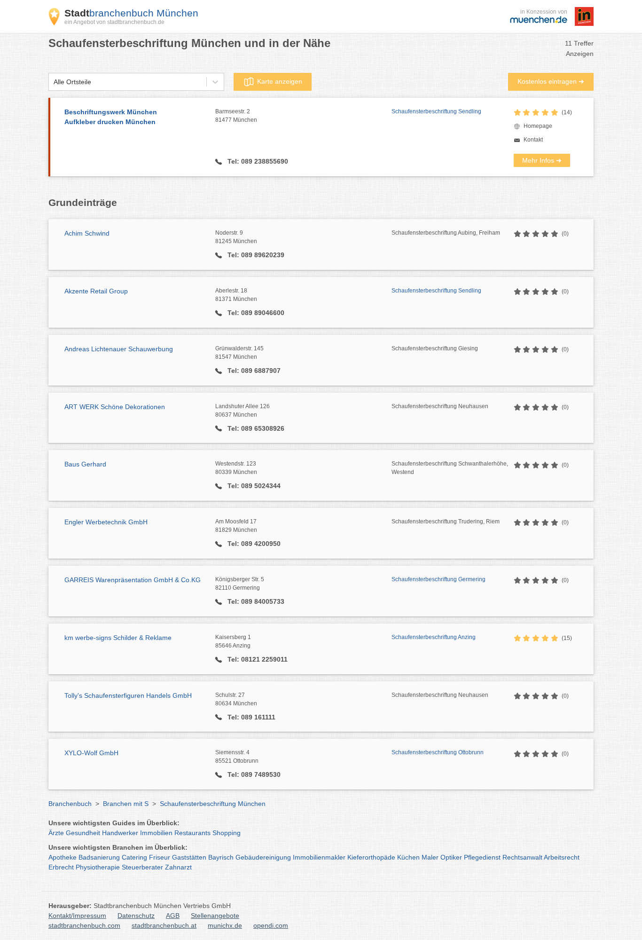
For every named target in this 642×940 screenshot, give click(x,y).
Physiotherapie (98, 867)
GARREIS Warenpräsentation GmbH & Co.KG (132, 580)
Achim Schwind (87, 233)
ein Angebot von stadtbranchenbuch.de (114, 22)
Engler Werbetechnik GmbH (106, 522)
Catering (134, 857)
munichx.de (225, 925)
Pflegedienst (482, 857)
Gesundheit (83, 833)
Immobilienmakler (319, 857)
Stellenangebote (215, 915)
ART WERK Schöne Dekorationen (114, 407)
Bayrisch (221, 857)
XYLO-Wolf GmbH (91, 753)
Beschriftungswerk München (110, 117)
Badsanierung (99, 857)
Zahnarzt (178, 867)
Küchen (408, 857)
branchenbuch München (131, 13)
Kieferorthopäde (371, 857)
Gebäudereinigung (263, 857)
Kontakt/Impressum (77, 915)
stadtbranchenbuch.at (164, 925)
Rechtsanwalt (522, 857)
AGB (173, 915)
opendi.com (270, 925)
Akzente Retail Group (96, 291)
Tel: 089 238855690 (257, 161)
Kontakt (533, 139)
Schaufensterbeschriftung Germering (438, 579)
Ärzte (56, 833)
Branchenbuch (70, 803)
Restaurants (192, 833)
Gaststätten (189, 857)
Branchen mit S (126, 803)
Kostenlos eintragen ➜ (550, 81)
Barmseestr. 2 (236, 115)
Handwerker (120, 833)
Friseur (159, 857)
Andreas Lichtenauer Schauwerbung (118, 349)
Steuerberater (142, 867)
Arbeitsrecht (561, 857)
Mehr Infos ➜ (542, 160)
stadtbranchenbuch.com (84, 925)
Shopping (226, 833)
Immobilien (156, 833)
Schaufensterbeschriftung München (213, 803)
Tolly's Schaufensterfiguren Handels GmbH (128, 695)
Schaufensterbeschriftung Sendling (436, 111)
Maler (430, 857)
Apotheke (62, 857)
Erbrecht (61, 867)
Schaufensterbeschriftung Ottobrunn (437, 752)
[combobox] (54, 82)
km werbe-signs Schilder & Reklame (118, 637)
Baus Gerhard (85, 464)
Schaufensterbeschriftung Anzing (433, 637)
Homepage (538, 126)
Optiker (451, 857)
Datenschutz (136, 915)
